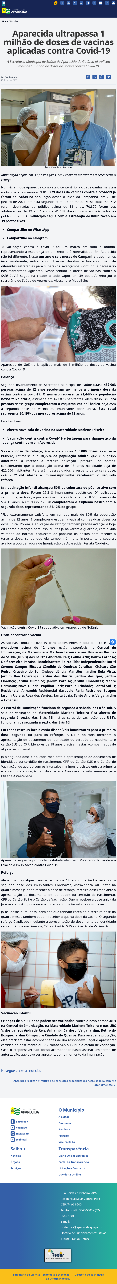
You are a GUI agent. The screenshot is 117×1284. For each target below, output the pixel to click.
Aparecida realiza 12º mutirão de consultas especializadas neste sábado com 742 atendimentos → (64, 1083)
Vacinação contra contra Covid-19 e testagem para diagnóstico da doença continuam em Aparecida (59, 440)
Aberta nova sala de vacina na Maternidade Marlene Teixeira (55, 430)
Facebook (22, 1121)
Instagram (23, 1133)
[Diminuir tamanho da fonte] (75, 3)
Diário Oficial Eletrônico (73, 1155)
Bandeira (64, 1129)
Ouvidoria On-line (69, 1174)
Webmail (21, 1139)
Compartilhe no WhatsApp (28, 229)
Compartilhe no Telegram (27, 238)
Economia (64, 1123)
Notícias (14, 21)
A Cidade (63, 1117)
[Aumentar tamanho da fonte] (81, 3)
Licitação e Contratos (71, 1168)
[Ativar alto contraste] (88, 3)
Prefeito (63, 1135)
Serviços (16, 1168)
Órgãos (15, 1162)
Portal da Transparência (73, 1162)
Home (5, 21)
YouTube (21, 1127)
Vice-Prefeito (66, 1142)
